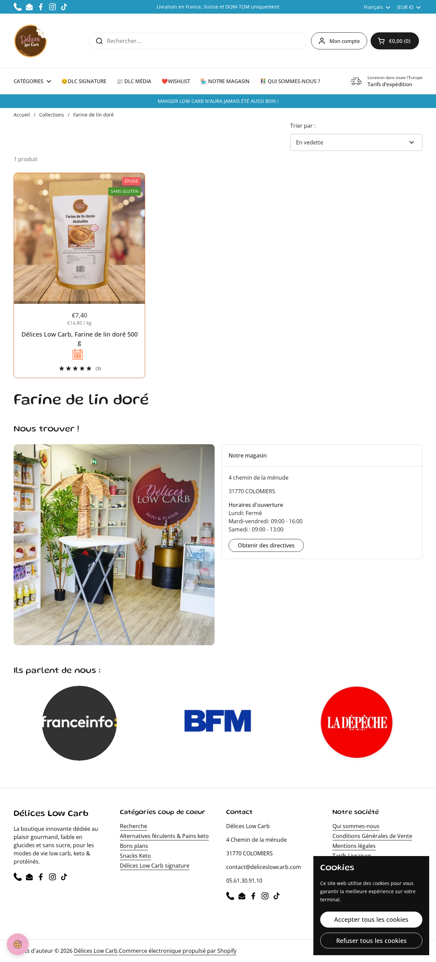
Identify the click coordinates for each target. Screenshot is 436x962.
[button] (395, 40)
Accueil (22, 114)
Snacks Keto (135, 855)
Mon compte (344, 40)
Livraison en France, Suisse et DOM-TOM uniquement (218, 6)
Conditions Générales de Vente (372, 836)
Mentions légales (354, 846)
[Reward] (18, 944)
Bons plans (134, 846)
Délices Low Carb (96, 951)
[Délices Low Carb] (30, 41)
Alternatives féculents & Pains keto (164, 836)
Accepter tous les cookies (371, 919)
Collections (51, 114)
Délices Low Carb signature (154, 865)
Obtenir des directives (266, 545)
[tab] (322, 455)
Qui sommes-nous (355, 826)
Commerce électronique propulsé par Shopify (177, 951)
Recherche (133, 826)
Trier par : (302, 125)
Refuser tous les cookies (371, 940)
